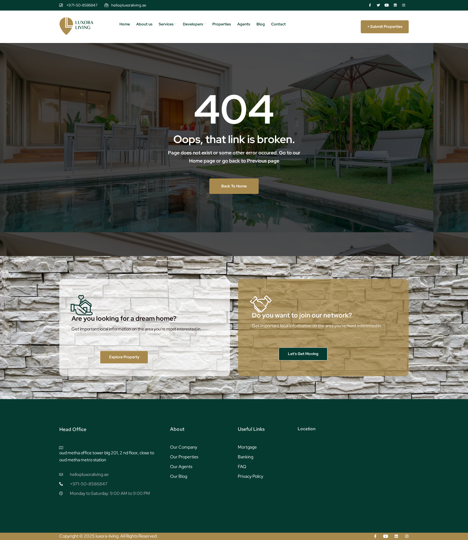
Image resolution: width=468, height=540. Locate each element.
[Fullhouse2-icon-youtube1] (386, 5)
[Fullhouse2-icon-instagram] (403, 5)
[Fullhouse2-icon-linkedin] (395, 5)
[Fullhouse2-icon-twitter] (378, 5)
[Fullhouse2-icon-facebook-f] (370, 5)
